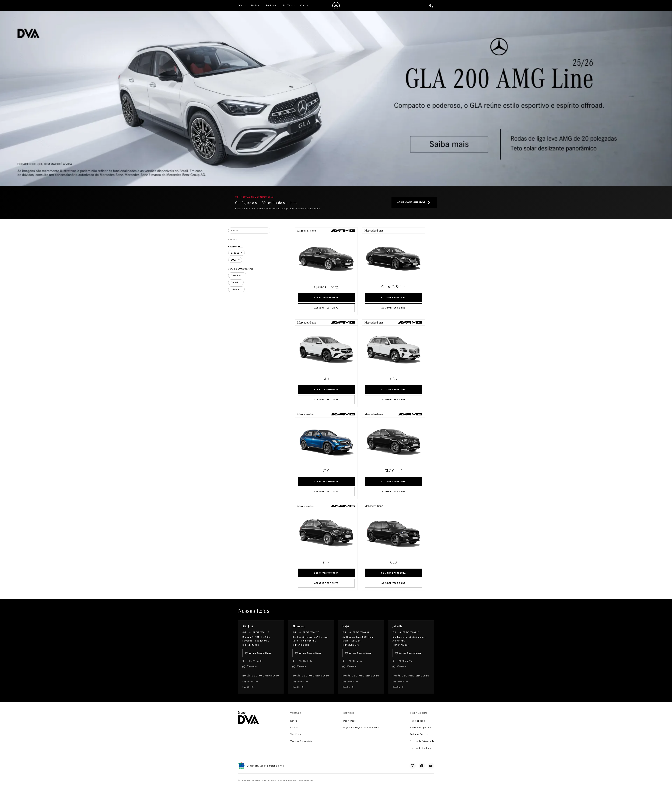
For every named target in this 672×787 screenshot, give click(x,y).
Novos (293, 720)
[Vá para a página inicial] (336, 5)
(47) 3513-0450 (304, 660)
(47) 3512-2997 (404, 660)
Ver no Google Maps (260, 653)
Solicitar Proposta (326, 297)
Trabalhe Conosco (419, 734)
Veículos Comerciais (301, 741)
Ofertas (242, 5)
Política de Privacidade (422, 741)
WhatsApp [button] (252, 666)
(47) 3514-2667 (354, 660)
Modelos (255, 5)
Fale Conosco (417, 720)
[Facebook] (422, 766)
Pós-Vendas (289, 5)
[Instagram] (413, 766)
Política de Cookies (420, 748)
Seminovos (271, 5)
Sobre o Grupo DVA (420, 727)
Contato (304, 5)
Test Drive (295, 734)
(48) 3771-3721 (254, 660)
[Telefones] (431, 5)
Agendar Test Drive (326, 308)
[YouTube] (431, 766)
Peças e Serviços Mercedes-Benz (361, 727)
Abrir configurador (411, 202)
